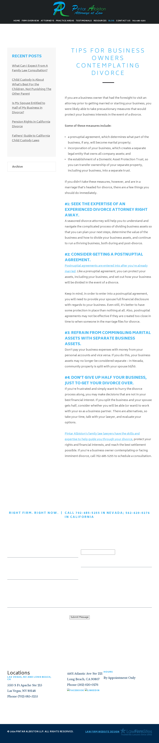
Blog (111, 21)
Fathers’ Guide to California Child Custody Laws (31, 138)
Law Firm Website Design (102, 732)
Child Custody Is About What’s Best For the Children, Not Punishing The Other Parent (31, 87)
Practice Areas (65, 21)
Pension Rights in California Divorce (31, 124)
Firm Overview (30, 21)
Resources (100, 21)
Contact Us (123, 21)
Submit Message (80, 617)
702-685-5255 (138, 21)
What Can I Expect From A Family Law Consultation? (30, 68)
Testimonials (84, 21)
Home (17, 21)
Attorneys (47, 21)
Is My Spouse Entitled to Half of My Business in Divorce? (28, 108)
